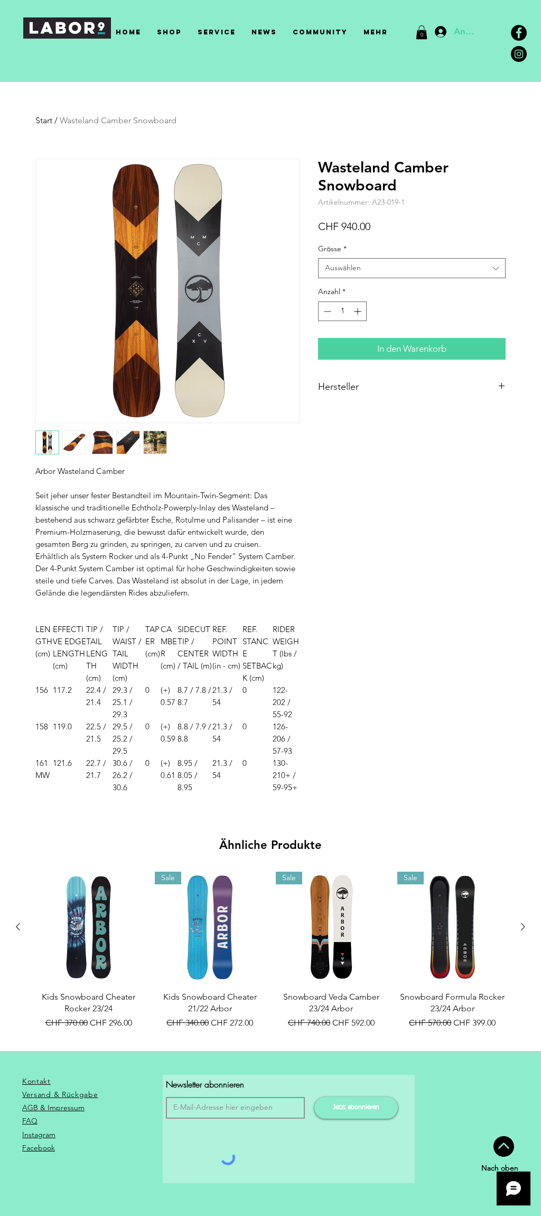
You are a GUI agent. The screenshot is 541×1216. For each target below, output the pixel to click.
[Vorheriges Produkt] (18, 926)
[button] (421, 32)
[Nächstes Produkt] (523, 926)
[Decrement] (326, 311)
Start (43, 120)
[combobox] (412, 268)
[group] (270, 956)
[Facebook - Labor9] (519, 33)
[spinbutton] (342, 311)
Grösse (332, 248)
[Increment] (358, 311)
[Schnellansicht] (88, 927)
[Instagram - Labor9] (519, 54)
